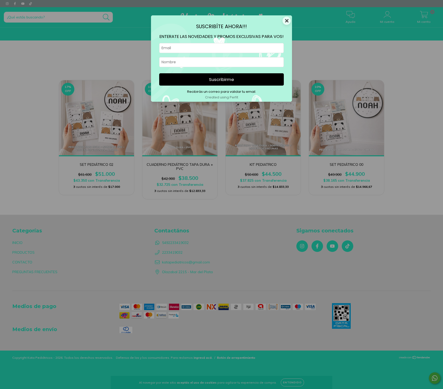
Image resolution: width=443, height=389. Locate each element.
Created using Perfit (221, 97)
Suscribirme (221, 79)
